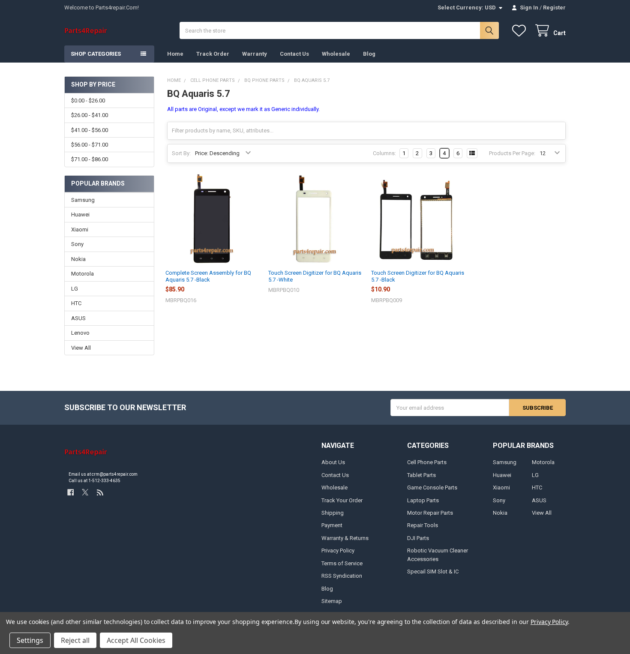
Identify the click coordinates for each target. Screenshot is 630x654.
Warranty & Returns (345, 538)
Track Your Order (342, 500)
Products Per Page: (512, 153)
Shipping (332, 513)
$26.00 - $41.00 (89, 115)
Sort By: (181, 153)
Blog (369, 54)
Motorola (82, 273)
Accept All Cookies (136, 640)
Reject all (75, 640)
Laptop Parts (423, 500)
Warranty (254, 54)
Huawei (80, 214)
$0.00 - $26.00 (88, 100)
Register (554, 7)
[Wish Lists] (520, 30)
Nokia (78, 259)
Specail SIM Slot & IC (433, 571)
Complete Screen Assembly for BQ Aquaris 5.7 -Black (208, 276)
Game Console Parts (432, 487)
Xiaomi (79, 229)
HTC (76, 303)
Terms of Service (342, 563)
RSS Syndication (341, 576)
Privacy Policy (337, 550)
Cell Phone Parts (427, 462)
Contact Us (294, 54)
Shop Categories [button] (96, 54)
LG (74, 288)
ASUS (78, 318)
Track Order (212, 54)
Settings (30, 640)
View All (81, 348)
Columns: (384, 153)
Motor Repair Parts (430, 513)
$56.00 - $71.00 (89, 144)
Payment (331, 525)
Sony (77, 244)
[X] (85, 492)
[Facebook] (70, 492)
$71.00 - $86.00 (89, 159)
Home (175, 54)
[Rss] (100, 492)
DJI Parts (418, 538)
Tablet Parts (421, 475)
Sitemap (331, 601)
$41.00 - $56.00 (89, 130)
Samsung (83, 200)
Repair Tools (422, 525)
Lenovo (80, 333)
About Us (333, 462)
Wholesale (336, 54)
